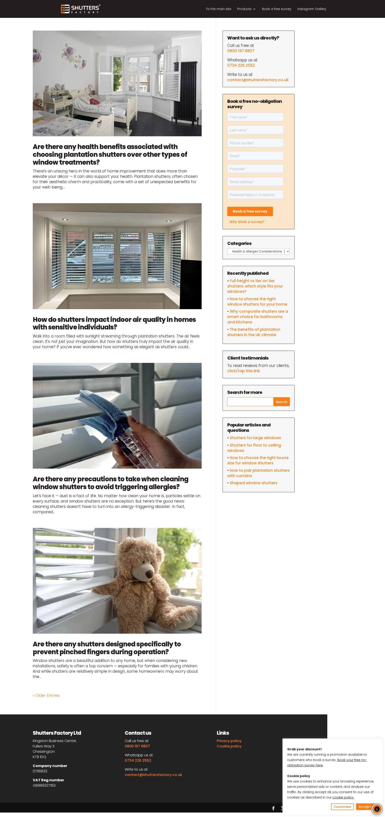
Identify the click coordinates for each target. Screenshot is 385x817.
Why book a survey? (246, 221)
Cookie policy (229, 746)
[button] (377, 809)
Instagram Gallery (311, 9)
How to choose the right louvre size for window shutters (258, 460)
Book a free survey (276, 9)
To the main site (218, 9)
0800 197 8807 (240, 51)
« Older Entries (46, 695)
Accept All (367, 807)
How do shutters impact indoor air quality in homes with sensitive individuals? (114, 323)
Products (244, 9)
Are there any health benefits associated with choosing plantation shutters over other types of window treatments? (110, 154)
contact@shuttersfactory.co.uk (258, 80)
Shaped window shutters (253, 483)
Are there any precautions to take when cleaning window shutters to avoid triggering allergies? (110, 483)
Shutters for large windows (255, 438)
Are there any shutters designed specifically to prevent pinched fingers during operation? (107, 648)
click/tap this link (243, 371)
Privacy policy (229, 740)
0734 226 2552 (241, 65)
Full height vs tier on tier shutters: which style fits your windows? (255, 286)
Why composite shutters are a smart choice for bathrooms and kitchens (257, 317)
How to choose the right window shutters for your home (257, 301)
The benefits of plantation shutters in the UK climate (253, 332)
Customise (342, 807)
